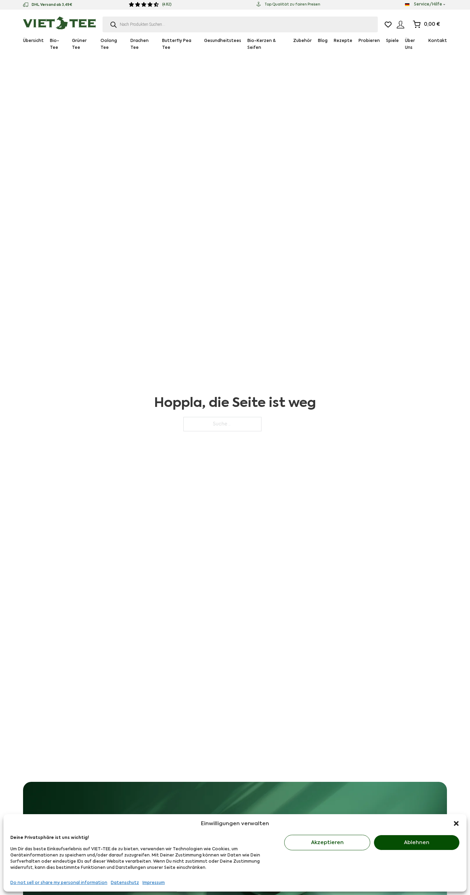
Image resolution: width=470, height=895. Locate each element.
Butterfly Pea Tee (176, 44)
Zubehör (302, 41)
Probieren (369, 41)
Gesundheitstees (222, 41)
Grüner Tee (79, 44)
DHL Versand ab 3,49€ (52, 5)
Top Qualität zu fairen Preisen (292, 4)
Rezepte (343, 41)
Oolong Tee (108, 44)
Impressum (153, 883)
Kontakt (437, 41)
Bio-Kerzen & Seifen (261, 44)
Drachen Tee (139, 44)
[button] (456, 823)
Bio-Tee (54, 44)
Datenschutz (125, 883)
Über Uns (410, 44)
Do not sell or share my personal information (58, 883)
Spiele (392, 41)
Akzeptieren (327, 842)
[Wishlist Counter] (388, 24)
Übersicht (33, 41)
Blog (323, 41)
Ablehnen (416, 842)
